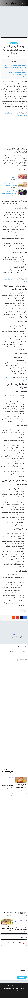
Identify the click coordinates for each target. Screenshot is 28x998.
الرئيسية (17, 39)
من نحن (13, 988)
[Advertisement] (14, 22)
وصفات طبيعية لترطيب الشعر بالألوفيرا (15, 65)
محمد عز (18, 56)
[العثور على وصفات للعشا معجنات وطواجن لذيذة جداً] (21, 922)
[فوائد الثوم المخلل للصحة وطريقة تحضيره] (7, 780)
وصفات (23, 611)
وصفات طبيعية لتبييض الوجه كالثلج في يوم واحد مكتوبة (7, 771)
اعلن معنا (18, 988)
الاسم (25, 963)
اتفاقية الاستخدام (14, 990)
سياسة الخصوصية (7, 988)
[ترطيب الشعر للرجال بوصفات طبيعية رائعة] (7, 851)
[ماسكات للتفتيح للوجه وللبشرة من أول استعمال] (21, 654)
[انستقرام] (11, 640)
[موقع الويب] (17, 640)
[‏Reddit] (13, 617)
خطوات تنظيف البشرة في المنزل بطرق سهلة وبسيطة (21, 913)
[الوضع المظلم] (17, 3)
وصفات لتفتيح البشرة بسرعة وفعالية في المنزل (7, 927)
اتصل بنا (22, 988)
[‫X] (21, 617)
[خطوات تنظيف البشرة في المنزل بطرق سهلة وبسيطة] (21, 851)
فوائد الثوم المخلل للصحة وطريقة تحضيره (7, 786)
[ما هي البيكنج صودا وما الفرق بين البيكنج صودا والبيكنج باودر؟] (22, 184)
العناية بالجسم (11, 39)
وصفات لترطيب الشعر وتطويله (17, 72)
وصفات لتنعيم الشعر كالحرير (18, 74)
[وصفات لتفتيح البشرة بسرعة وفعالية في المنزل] (7, 922)
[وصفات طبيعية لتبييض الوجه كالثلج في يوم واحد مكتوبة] (7, 709)
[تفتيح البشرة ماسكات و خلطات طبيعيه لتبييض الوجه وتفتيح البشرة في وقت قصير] (21, 780)
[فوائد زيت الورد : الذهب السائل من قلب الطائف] (22, 176)
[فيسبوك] (25, 617)
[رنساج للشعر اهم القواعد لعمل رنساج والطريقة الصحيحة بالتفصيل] (22, 192)
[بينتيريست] (17, 617)
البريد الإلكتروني (23, 970)
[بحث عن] (20, 3)
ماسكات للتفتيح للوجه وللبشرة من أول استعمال (21, 659)
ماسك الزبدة (22, 77)
